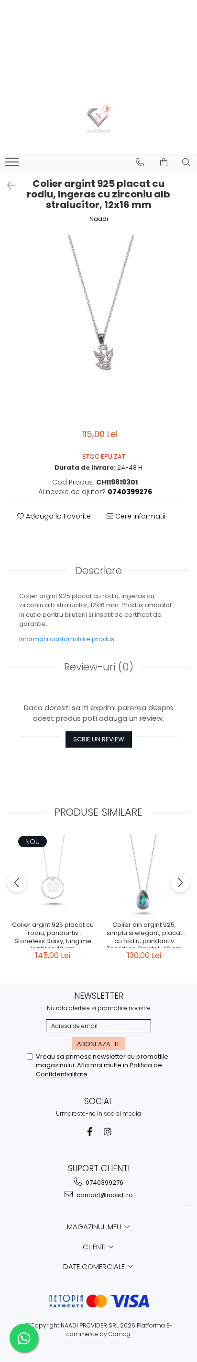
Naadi (98, 219)
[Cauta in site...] (186, 162)
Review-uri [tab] (98, 667)
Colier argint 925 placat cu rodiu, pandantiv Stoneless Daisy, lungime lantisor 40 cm (53, 934)
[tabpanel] (98, 326)
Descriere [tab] (98, 570)
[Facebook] (89, 1131)
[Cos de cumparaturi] (163, 162)
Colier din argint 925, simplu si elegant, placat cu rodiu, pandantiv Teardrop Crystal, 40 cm (144, 934)
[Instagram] (107, 1131)
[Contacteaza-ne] (140, 162)
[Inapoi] (7, 185)
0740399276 (103, 1182)
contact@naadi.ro (104, 1195)
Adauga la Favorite (57, 516)
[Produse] (13, 165)
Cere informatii (139, 516)
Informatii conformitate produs (66, 639)
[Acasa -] (98, 117)
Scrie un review (98, 739)
